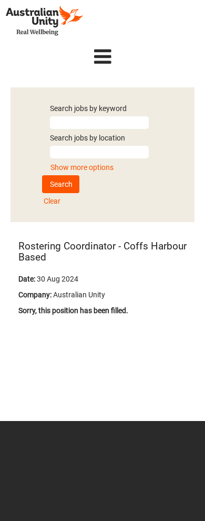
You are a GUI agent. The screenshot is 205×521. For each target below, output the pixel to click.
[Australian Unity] (44, 20)
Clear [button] (52, 201)
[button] (102, 57)
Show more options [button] (82, 167)
